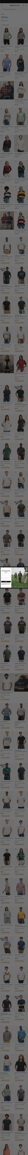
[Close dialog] (26, 568)
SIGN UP (6, 581)
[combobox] (2, 578)
